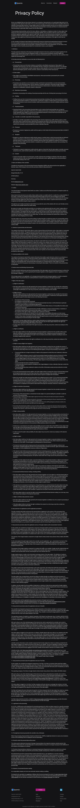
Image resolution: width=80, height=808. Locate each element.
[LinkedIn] (61, 790)
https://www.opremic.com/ (22, 184)
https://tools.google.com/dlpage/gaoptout (23, 589)
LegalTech (28, 774)
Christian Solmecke (47, 777)
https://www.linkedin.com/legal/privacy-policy (24, 656)
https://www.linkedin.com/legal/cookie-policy (28, 654)
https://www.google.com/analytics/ (48, 603)
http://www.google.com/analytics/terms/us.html (53, 601)
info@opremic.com (18, 181)
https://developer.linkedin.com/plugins (53, 626)
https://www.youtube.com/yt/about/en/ (44, 678)
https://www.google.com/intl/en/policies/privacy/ (25, 601)
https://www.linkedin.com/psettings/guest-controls (34, 650)
